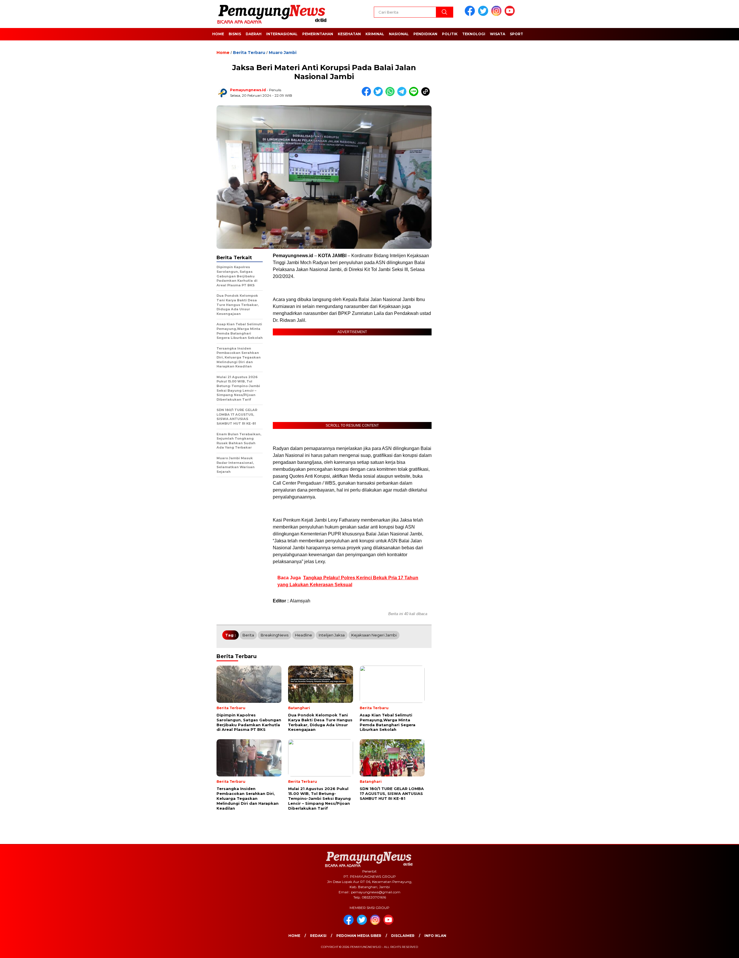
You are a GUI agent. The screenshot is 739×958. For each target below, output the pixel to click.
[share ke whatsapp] (391, 95)
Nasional (399, 34)
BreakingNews (274, 635)
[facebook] (471, 14)
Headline (303, 635)
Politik (450, 34)
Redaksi (318, 935)
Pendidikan (425, 34)
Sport (516, 34)
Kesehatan (349, 34)
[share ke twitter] (379, 95)
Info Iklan (435, 935)
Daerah (254, 34)
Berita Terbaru (249, 52)
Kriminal (374, 34)
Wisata (497, 34)
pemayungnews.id (248, 90)
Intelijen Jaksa (332, 635)
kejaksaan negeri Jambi (374, 635)
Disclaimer (403, 935)
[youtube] (511, 14)
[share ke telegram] (403, 95)
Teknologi (473, 34)
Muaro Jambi (282, 52)
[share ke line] (415, 95)
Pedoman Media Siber (358, 935)
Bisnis (235, 34)
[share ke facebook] (368, 95)
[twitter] (484, 14)
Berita (248, 635)
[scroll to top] (712, 949)
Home (218, 34)
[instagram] (497, 14)
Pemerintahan (317, 34)
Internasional (282, 34)
